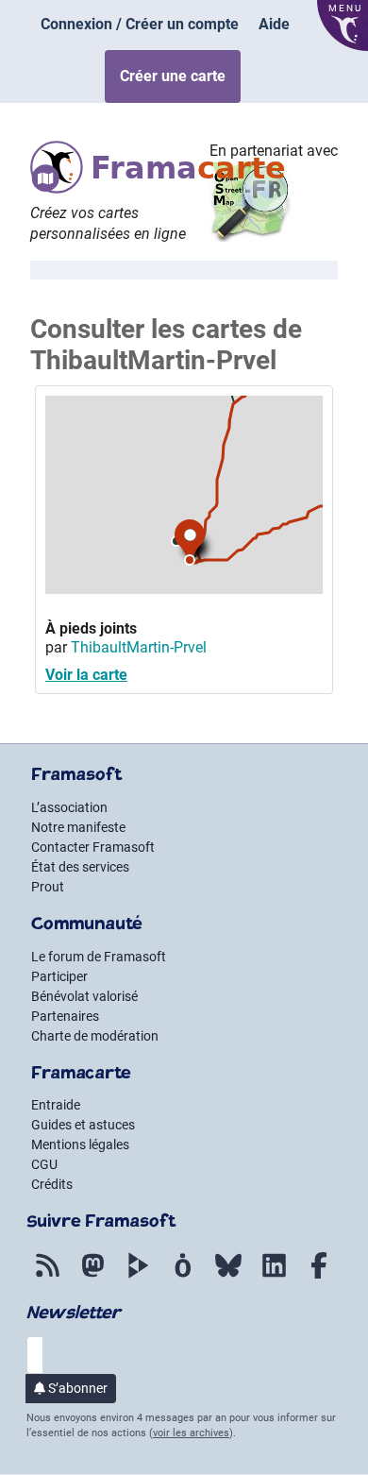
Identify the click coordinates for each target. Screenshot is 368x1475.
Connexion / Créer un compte (140, 24)
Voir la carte (86, 675)
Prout (47, 886)
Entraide (55, 1104)
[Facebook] (319, 1278)
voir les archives (191, 1433)
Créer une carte (173, 76)
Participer (59, 976)
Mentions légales (80, 1144)
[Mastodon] (92, 1278)
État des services (80, 866)
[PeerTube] (138, 1278)
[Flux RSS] (47, 1278)
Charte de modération (95, 1035)
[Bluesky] (228, 1278)
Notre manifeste (78, 827)
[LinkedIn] (273, 1278)
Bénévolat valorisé (84, 996)
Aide (274, 24)
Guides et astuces (83, 1124)
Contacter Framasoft (93, 847)
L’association (69, 807)
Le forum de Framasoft (98, 956)
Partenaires (65, 1016)
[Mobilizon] (183, 1278)
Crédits (52, 1184)
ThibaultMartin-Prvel (139, 647)
